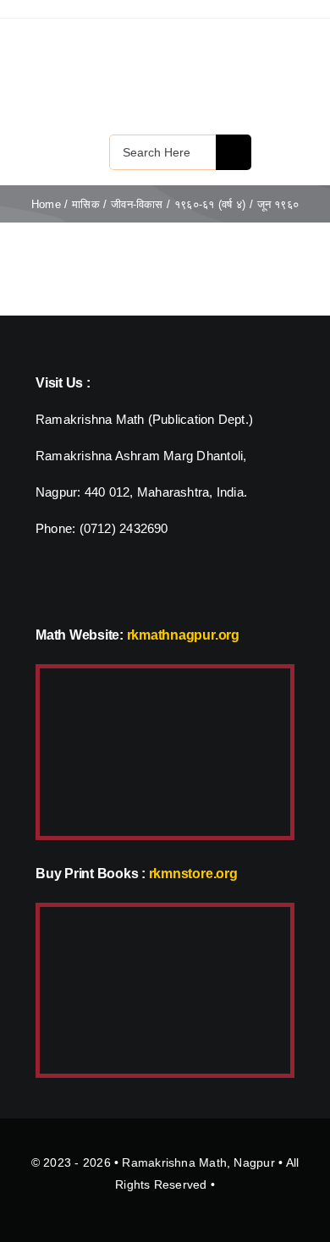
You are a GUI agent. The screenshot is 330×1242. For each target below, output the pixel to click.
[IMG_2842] (165, 913)
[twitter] (42, 582)
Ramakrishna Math (174, 1162)
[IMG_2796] (165, 675)
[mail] (73, 582)
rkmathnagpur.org (183, 635)
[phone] (103, 582)
